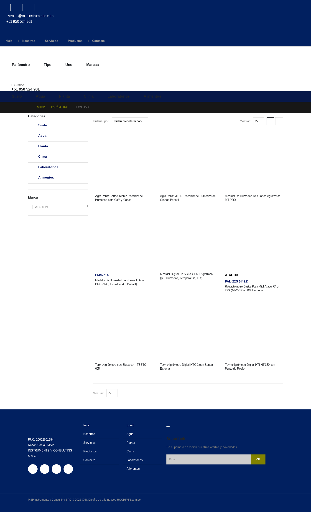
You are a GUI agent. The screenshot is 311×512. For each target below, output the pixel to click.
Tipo (47, 65)
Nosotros (28, 41)
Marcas (92, 65)
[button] (5, 75)
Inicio (9, 41)
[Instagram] (31, 7)
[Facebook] (6, 7)
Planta (64, 96)
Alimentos (152, 96)
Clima (89, 96)
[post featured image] (123, 159)
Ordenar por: (101, 121)
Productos (75, 41)
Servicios (51, 41)
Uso (68, 65)
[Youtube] (18, 7)
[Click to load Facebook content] (168, 426)
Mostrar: (245, 121)
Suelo (17, 96)
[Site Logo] (22, 53)
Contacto (98, 41)
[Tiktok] (43, 7)
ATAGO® (231, 275)
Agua (40, 96)
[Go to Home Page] (29, 107)
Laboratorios (118, 96)
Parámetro (21, 65)
